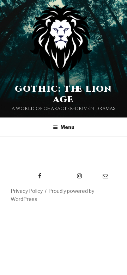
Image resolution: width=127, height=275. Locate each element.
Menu (67, 127)
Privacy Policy (27, 191)
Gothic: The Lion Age (64, 94)
